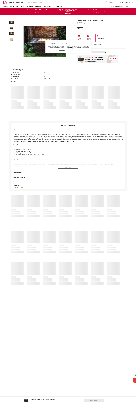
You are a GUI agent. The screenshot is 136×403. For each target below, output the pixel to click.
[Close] (89, 42)
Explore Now (68, 13)
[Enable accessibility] (134, 375)
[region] (68, 46)
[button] (97, 44)
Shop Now (98, 12)
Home (10, 17)
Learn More (37, 12)
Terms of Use (61, 50)
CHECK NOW (113, 58)
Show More (68, 167)
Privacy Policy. (71, 47)
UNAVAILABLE (94, 52)
